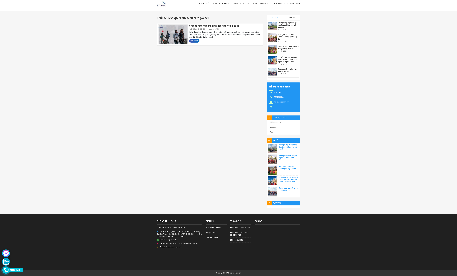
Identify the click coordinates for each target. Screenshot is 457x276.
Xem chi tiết (194, 41)
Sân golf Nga (211, 232)
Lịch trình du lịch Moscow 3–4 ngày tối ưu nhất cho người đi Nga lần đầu (288, 59)
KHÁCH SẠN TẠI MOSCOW (240, 227)
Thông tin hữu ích (261, 4)
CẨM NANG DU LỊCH (241, 4)
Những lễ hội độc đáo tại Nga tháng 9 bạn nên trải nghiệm (287, 25)
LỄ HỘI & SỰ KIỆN (212, 237)
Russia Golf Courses (213, 227)
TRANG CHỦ (204, 4)
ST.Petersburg (275, 122)
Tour (271, 132)
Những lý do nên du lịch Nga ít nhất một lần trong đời (287, 37)
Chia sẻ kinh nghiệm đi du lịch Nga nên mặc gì (214, 25)
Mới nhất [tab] (275, 18)
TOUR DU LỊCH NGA (221, 4)
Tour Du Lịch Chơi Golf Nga (287, 4)
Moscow (273, 127)
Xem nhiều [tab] (292, 18)
